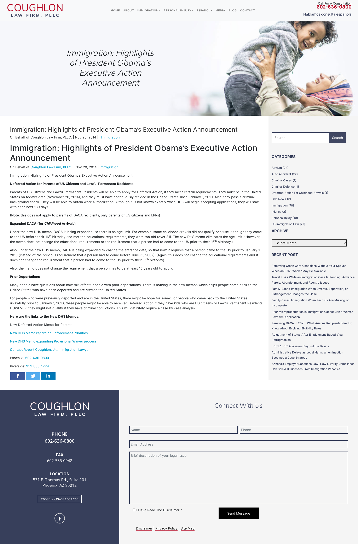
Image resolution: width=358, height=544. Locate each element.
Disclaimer (144, 528)
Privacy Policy (166, 528)
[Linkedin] (48, 376)
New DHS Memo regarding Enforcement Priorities (49, 333)
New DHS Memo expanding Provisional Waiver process (53, 341)
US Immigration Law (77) (288, 224)
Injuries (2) (279, 211)
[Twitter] (33, 376)
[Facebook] (17, 376)
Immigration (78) (283, 205)
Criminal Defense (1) (285, 186)
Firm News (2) (281, 199)
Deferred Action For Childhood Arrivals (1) (300, 192)
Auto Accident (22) (285, 174)
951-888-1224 (37, 366)
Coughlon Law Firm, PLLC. (51, 167)
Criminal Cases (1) (284, 180)
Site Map (188, 528)
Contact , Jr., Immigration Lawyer (50, 349)
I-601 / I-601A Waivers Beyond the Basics (300, 346)
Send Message (238, 513)
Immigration (109, 167)
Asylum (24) (280, 167)
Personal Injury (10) (285, 218)
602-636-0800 (37, 358)
